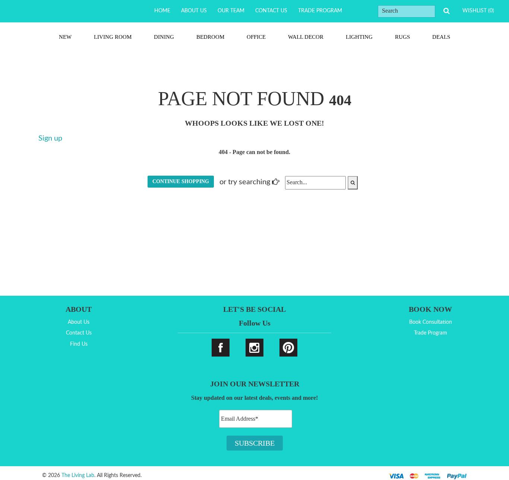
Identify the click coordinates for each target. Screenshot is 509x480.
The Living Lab (77, 475)
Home (162, 10)
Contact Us (271, 10)
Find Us (79, 344)
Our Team (231, 10)
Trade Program (320, 10)
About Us (194, 10)
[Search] (446, 11)
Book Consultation (430, 322)
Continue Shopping (180, 181)
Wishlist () (478, 10)
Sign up (50, 138)
